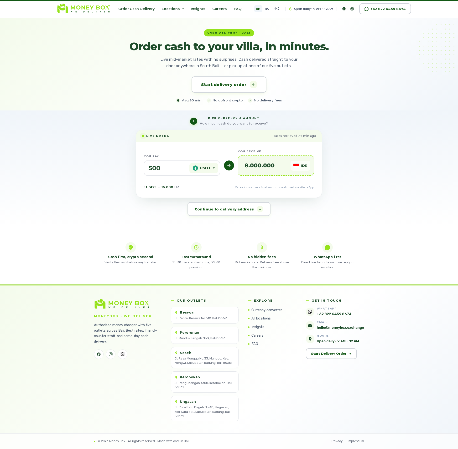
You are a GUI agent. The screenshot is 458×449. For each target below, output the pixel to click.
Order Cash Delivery (136, 9)
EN (258, 8)
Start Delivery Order (328, 353)
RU (267, 8)
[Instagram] (352, 9)
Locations (171, 9)
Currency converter (266, 310)
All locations (261, 318)
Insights (198, 9)
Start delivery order (223, 84)
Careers (219, 9)
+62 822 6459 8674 (388, 9)
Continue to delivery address (224, 209)
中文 (277, 8)
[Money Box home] (83, 8)
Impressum (356, 441)
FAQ (237, 9)
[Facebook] (344, 9)
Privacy (337, 441)
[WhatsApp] (122, 354)
